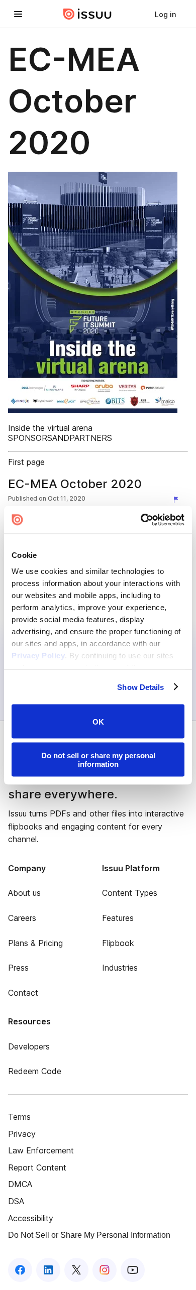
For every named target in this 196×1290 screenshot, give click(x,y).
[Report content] (178, 500)
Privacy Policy (38, 655)
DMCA (20, 1184)
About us (24, 893)
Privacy (22, 1134)
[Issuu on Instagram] (104, 1270)
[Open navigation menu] (18, 14)
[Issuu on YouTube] (133, 1270)
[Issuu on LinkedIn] (48, 1270)
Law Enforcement (41, 1150)
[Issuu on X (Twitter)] (76, 1270)
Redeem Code (34, 1071)
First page (26, 462)
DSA (16, 1201)
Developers (29, 1046)
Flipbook (118, 943)
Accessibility (30, 1218)
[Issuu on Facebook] (20, 1270)
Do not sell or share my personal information (98, 759)
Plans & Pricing (35, 943)
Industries (120, 968)
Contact (23, 993)
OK (98, 721)
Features (118, 918)
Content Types (129, 893)
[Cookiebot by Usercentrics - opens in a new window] (140, 519)
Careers (22, 918)
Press (18, 968)
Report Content (37, 1167)
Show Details (140, 686)
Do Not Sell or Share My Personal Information (89, 1235)
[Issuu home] (87, 14)
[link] (165, 14)
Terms (19, 1117)
